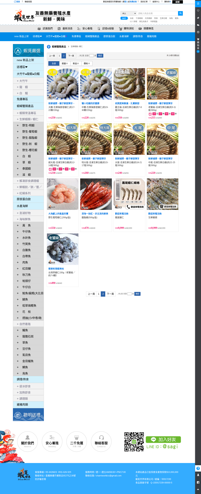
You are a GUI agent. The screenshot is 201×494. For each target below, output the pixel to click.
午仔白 (25, 287)
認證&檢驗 (108, 28)
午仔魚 (25, 231)
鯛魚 (23, 367)
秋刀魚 (25, 274)
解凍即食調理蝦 (29, 181)
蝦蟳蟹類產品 (92, 36)
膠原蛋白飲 (109, 36)
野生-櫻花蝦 (28, 150)
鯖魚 (23, 299)
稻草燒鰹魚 (27, 305)
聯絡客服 (28, 2)
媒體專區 (149, 28)
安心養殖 (87, 28)
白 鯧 (23, 93)
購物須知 (129, 28)
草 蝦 (25, 162)
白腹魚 (25, 250)
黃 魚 (25, 225)
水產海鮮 (124, 36)
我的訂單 (144, 2)
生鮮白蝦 (163, 18)
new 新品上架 (21, 36)
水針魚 (25, 237)
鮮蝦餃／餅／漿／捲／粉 (29, 188)
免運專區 (76, 36)
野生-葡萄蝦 (28, 131)
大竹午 (23, 81)
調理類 (23, 398)
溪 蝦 (25, 174)
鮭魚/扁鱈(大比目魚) (30, 294)
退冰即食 (25, 386)
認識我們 (48, 28)
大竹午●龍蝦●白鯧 (55, 36)
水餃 (131, 18)
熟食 (156, 18)
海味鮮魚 (25, 219)
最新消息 (68, 28)
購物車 (167, 2)
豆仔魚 (25, 348)
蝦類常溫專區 (27, 113)
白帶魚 (25, 256)
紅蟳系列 (25, 193)
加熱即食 (25, 392)
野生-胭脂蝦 (28, 137)
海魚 (171, 18)
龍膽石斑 (26, 336)
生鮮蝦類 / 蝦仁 (28, 119)
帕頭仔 (25, 281)
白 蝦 (25, 156)
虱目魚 (25, 355)
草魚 (23, 342)
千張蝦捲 (139, 18)
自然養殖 (25, 324)
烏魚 (23, 373)
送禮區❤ (37, 36)
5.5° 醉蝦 (133, 22)
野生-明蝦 (26, 125)
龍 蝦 (23, 87)
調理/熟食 (138, 36)
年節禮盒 (153, 22)
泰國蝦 (25, 168)
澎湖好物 (25, 213)
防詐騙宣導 (40, 479)
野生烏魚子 (143, 22)
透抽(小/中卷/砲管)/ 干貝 (29, 318)
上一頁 (52, 56)
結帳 (178, 2)
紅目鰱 (25, 268)
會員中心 (156, 2)
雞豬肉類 (151, 36)
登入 (126, 2)
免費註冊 (133, 2)
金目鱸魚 (26, 361)
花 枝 (25, 311)
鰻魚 (176, 18)
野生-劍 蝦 (28, 144)
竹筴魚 (25, 244)
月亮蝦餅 (148, 18)
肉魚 (23, 262)
